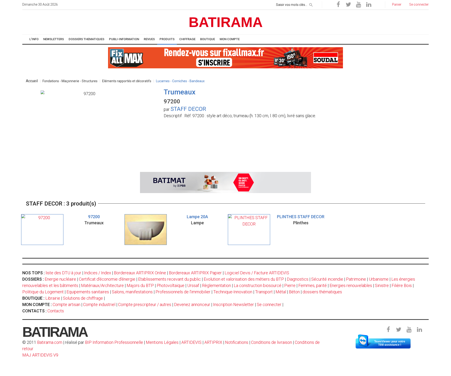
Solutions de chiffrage (83, 298)
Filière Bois (402, 285)
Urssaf (193, 285)
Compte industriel (99, 304)
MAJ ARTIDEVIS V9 (40, 355)
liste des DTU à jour (63, 272)
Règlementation (216, 285)
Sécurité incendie (327, 279)
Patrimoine (356, 279)
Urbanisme (379, 279)
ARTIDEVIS (191, 342)
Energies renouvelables (351, 285)
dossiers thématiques (322, 291)
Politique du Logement (43, 291)
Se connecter (269, 304)
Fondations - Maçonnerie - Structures (70, 81)
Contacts (55, 310)
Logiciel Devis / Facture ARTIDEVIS (257, 272)
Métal (281, 291)
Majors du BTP (140, 285)
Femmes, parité (312, 285)
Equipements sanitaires (87, 291)
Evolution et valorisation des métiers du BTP (244, 279)
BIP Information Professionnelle (114, 342)
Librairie (52, 298)
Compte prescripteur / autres (144, 304)
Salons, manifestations (132, 291)
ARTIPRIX (213, 342)
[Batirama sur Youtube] (358, 4)
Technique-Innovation (232, 291)
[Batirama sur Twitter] (348, 4)
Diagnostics (297, 279)
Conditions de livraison (271, 342)
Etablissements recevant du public (169, 279)
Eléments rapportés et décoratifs (126, 81)
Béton (294, 291)
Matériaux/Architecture (102, 285)
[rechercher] (311, 4)
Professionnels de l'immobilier (183, 291)
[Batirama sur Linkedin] (368, 4)
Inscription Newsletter (233, 304)
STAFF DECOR (188, 109)
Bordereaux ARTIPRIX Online (140, 272)
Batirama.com (49, 342)
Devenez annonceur (192, 304)
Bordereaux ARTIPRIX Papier (195, 272)
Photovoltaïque (170, 285)
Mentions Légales (162, 342)
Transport (264, 291)
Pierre (289, 285)
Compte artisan (66, 304)
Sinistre (382, 285)
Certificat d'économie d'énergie (107, 279)
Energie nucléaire (60, 279)
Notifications (237, 342)
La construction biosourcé (257, 285)
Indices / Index (97, 272)
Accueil (32, 81)
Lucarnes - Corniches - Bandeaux (180, 81)
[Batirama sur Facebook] (338, 4)
